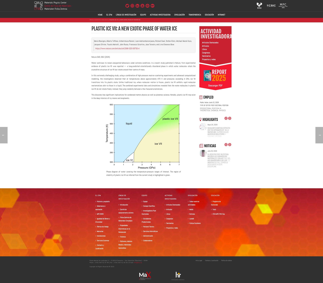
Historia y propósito (103, 201)
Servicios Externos (103, 240)
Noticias (192, 214)
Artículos (205, 46)
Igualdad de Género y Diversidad (102, 220)
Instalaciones (101, 236)
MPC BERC (100, 214)
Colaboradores (147, 240)
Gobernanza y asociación (100, 208)
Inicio (91, 20)
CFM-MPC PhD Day (219, 214)
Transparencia (195, 14)
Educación (209, 14)
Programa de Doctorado (216, 203)
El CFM (109, 14)
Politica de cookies (226, 260)
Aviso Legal (199, 260)
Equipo (143, 14)
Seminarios (206, 56)
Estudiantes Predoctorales (146, 220)
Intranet (221, 14)
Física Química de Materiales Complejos (125, 219)
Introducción (124, 205)
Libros (204, 49)
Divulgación (179, 14)
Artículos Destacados (210, 42)
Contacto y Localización (99, 247)
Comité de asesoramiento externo (125, 211)
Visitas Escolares (195, 223)
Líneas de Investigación (126, 14)
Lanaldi (191, 218)
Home (100, 14)
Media (191, 209)
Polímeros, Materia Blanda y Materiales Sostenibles (125, 244)
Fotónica (123, 237)
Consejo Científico (149, 206)
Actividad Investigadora (160, 14)
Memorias (100, 231)
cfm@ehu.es (137, 262)
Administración (148, 236)
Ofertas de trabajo (103, 226)
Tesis (214, 209)
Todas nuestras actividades (193, 203)
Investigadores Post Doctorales (149, 212)
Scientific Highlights (101, 20)
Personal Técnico (148, 226)
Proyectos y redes (209, 59)
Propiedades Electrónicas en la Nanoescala (124, 228)
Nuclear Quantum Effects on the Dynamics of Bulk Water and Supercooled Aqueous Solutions (219, 131)
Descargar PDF (215, 85)
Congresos (206, 52)
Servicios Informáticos (150, 231)
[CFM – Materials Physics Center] (52, 5)
